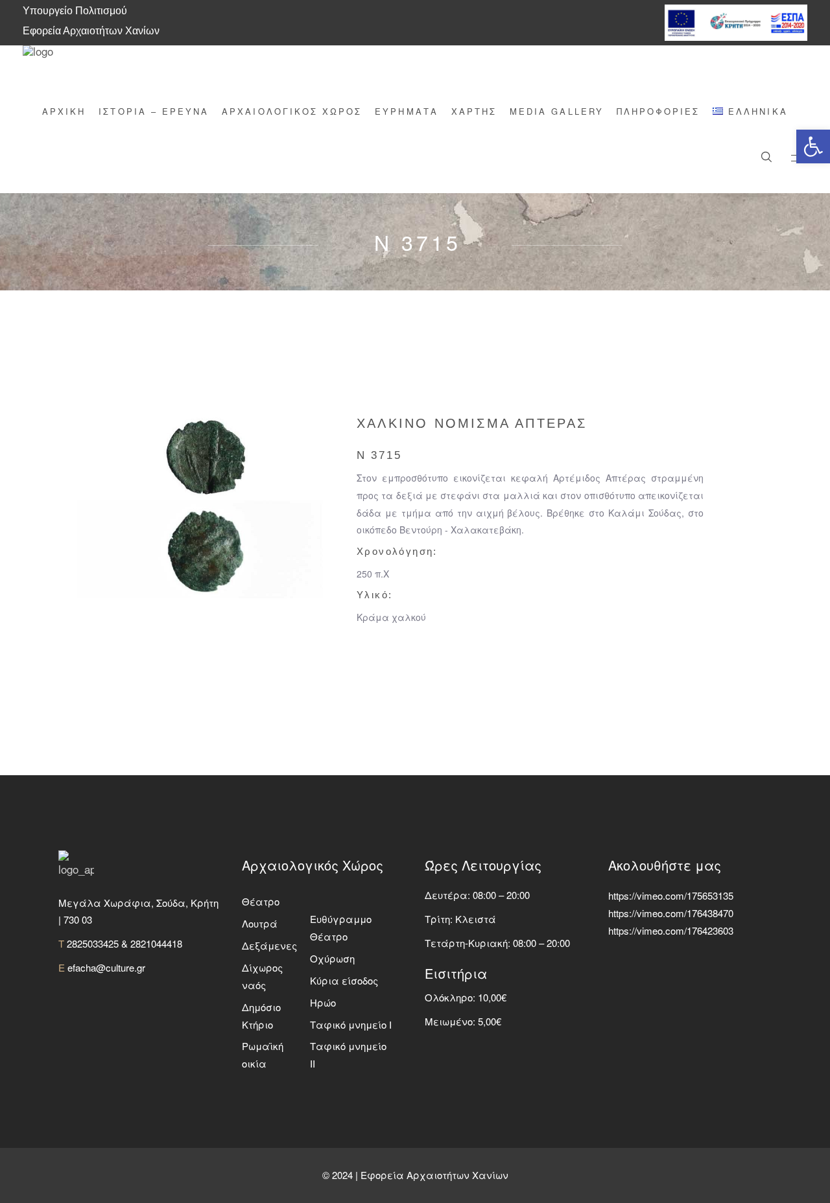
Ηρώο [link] (323, 1002)
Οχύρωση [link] (332, 958)
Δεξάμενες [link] (269, 945)
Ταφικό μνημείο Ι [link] (351, 1024)
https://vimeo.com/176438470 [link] (670, 913)
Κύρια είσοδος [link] (344, 980)
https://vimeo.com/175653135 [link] (670, 895)
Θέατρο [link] (260, 901)
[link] (813, 146)
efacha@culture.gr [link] (106, 967)
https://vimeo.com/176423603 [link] (670, 930)
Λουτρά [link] (260, 923)
